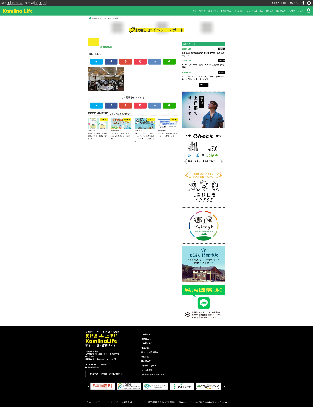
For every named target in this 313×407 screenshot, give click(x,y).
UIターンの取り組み (255, 11)
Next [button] (224, 386)
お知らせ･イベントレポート (152, 374)
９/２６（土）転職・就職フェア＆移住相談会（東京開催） (121, 136)
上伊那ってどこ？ (198, 11)
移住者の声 (280, 11)
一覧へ (204, 85)
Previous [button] (89, 386)
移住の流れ (213, 11)
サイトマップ (112, 402)
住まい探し (239, 11)
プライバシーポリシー (93, 402)
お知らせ (222, 49)
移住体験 (269, 11)
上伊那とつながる (295, 11)
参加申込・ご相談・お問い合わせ (285, 3)
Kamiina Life (17, 11)
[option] (103, 386)
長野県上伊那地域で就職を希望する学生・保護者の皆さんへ (97, 136)
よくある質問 (146, 370)
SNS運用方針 (127, 402)
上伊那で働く (226, 11)
